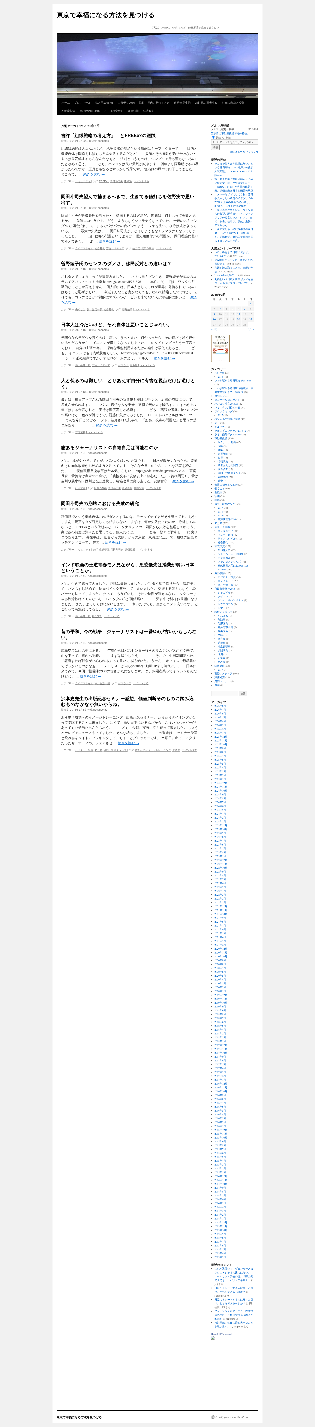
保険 (220, 446)
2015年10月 (220, 1137)
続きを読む (94, 174)
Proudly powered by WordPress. (232, 1417)
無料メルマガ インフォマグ (245, 152)
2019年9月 (220, 1006)
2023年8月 (220, 836)
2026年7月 (220, 709)
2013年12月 (220, 1222)
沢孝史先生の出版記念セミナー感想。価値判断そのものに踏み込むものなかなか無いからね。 (127, 701)
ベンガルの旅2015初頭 (227, 419)
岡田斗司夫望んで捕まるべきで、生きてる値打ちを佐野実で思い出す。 (128, 199)
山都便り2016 (126, 102)
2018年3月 (220, 1033)
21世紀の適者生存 (206, 102)
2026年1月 (220, 732)
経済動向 (148, 111)
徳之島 (221, 638)
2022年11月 (220, 863)
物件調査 (223, 469)
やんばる (223, 615)
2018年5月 (220, 1025)
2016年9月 (220, 1095)
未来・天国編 (222, 527)
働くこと (80, 309)
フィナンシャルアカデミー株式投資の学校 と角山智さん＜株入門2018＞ (233, 1314)
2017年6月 (220, 1060)
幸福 (217, 500)
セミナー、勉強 (84, 750)
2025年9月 (220, 748)
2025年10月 (220, 744)
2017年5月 (220, 1064)
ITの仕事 (219, 372)
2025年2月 (220, 775)
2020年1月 (220, 991)
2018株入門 (224, 550)
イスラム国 (124, 683)
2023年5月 (220, 848)
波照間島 (223, 650)
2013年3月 (220, 1257)
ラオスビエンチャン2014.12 (230, 430)
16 (214, 319)
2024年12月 (220, 782)
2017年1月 (220, 1079)
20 (238, 319)
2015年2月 (220, 1168)
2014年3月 (220, 1210)
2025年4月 (220, 767)
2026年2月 (220, 729)
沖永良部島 (224, 646)
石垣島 (221, 658)
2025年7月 (220, 756)
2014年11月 (220, 1180)
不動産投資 (68, 111)
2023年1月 (220, 856)
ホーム (66, 102)
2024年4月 (220, 813)
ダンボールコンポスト (227, 399)
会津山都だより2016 (226, 484)
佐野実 (136, 248)
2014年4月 (220, 1207)
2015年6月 (220, 1153)
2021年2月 (220, 944)
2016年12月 (220, 1083)
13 (238, 314)
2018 (220, 376)
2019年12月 (220, 995)
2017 (220, 415)
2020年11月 (220, 952)
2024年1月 (220, 821)
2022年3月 (220, 894)
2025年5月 (220, 763)
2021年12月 (220, 906)
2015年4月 (220, 1160)
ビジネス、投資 (227, 577)
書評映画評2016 (90, 111)
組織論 (128, 181)
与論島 (221, 619)
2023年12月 (220, 825)
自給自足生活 (182, 102)
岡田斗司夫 (116, 181)
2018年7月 (220, 1018)
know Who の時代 (224, 275)
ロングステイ (225, 581)
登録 (218, 137)
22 (250, 319)
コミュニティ (83, 181)
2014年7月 (220, 1195)
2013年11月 (220, 1226)
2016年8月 (220, 1099)
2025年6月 (220, 759)
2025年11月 (220, 740)
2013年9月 (220, 1234)
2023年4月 (220, 852)
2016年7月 (220, 1102)
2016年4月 (220, 1114)
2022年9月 (220, 871)
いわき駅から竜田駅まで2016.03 (232, 380)
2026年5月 (220, 717)
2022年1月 (220, 902)
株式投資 (219, 546)
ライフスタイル (84, 248)
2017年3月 (220, 1072)
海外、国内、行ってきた (154, 102)
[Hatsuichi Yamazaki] (212, 1338)
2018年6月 (220, 1022)
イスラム (123, 365)
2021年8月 (220, 921)
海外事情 (219, 573)
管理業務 (80, 432)
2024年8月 (220, 798)
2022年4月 (220, 890)
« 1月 (214, 329)
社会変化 (99, 248)
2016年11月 (220, 1087)
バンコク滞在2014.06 (226, 403)
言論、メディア (115, 248)
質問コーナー (222, 681)
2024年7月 (220, 802)
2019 (220, 515)
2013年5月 (220, 1249)
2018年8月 (220, 1014)
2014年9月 (220, 1187)
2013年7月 (220, 1241)
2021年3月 (220, 941)
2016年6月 (220, 1106)
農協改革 (139, 488)
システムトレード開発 (230, 554)
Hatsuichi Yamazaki (221, 1334)
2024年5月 (220, 809)
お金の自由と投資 (233, 102)
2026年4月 (220, 721)
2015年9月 (220, 1141)
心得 (220, 457)
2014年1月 (220, 1218)
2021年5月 (220, 933)
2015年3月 (220, 1164)
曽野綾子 (127, 309)
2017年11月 (220, 1048)
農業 (217, 685)
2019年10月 (220, 1002)
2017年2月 (220, 1075)
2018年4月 (220, 1029)
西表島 (221, 661)
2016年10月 (220, 1091)
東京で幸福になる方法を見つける (106, 14)
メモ (217, 422)
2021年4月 (220, 937)
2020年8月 (220, 964)
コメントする (141, 181)
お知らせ (219, 395)
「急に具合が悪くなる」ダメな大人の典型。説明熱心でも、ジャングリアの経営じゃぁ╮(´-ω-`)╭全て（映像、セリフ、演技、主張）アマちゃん (233, 217)
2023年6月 (220, 844)
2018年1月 (220, 1041)
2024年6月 (220, 806)
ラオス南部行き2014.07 (227, 434)
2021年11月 (220, 910)
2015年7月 (220, 1149)
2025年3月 (220, 771)
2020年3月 (220, 983)
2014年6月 (220, 1199)
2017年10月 (220, 1052)
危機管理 (104, 549)
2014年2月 (220, 1214)
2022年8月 (220, 875)
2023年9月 (220, 833)
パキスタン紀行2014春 (227, 407)
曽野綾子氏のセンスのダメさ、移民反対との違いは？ (116, 263)
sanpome (103, 140)
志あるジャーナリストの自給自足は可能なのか (109, 447)
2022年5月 (220, 887)
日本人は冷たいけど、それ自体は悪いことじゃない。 (116, 324)
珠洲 (220, 654)
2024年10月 (220, 790)
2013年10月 (220, 1230)
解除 (228, 137)
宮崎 (220, 635)
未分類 (98, 750)
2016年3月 (220, 1118)
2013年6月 (220, 1245)
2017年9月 (220, 1056)
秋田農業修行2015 (224, 588)
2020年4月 (220, 979)
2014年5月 (220, 1203)
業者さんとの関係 (228, 465)
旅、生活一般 (94, 309)
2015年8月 (220, 1145)
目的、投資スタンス (115, 750)
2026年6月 (220, 713)
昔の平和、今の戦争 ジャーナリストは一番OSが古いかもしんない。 (129, 634)
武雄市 (221, 642)
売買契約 (223, 453)
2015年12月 (220, 1129)
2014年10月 (220, 1183)
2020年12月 (220, 948)
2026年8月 (220, 705)
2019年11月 (220, 998)
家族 (217, 496)
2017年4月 (220, 1068)
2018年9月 (220, 1010)
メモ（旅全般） (113, 111)
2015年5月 (220, 1156)
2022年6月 (220, 883)
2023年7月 (220, 840)
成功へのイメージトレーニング (153, 750)
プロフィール (82, 102)
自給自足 (127, 488)
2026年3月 (220, 725)
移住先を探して (223, 611)
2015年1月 (220, 1172)
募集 (220, 449)
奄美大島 (223, 631)
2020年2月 (220, 987)
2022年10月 (220, 867)
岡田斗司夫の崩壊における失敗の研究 (100, 503)
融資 (220, 480)
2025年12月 (220, 736)
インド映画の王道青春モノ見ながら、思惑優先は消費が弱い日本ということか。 (127, 567)
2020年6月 (220, 971)
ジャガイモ (224, 592)
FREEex (104, 181)
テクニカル (224, 557)
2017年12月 (220, 1045)
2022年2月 (220, 898)
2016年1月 (220, 1126)
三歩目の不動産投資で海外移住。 (230, 133)
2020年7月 (220, 968)
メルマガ (219, 426)
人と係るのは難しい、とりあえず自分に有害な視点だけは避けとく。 (128, 383)
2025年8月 (220, 752)
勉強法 (218, 492)
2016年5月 (220, 1110)
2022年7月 (220, 879)
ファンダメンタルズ (229, 561)
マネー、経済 (225, 534)
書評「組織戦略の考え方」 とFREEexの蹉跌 (108, 135)
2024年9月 (220, 794)
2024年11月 (220, 786)
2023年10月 (220, 829)
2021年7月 (220, 925)
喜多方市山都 (225, 627)
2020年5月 (220, 975)
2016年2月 (220, 1122)
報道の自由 (100, 488)
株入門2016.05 (104, 102)
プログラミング (223, 411)
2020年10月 (220, 956)
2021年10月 (220, 914)
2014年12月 (220, 1176)
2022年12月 (220, 860)
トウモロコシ (225, 604)
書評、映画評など (224, 503)
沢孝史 (176, 750)
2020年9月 (220, 960)
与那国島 (223, 623)
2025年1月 (220, 779)
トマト (221, 608)
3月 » (251, 329)
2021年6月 (220, 929)
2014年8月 (220, 1191)
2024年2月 (220, 817)
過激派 (134, 365)
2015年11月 (220, 1133)
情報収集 (223, 461)
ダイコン (223, 596)
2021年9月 (220, 917)
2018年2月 (220, 1037)
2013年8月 (220, 1237)
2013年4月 (220, 1253)
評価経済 (133, 111)
